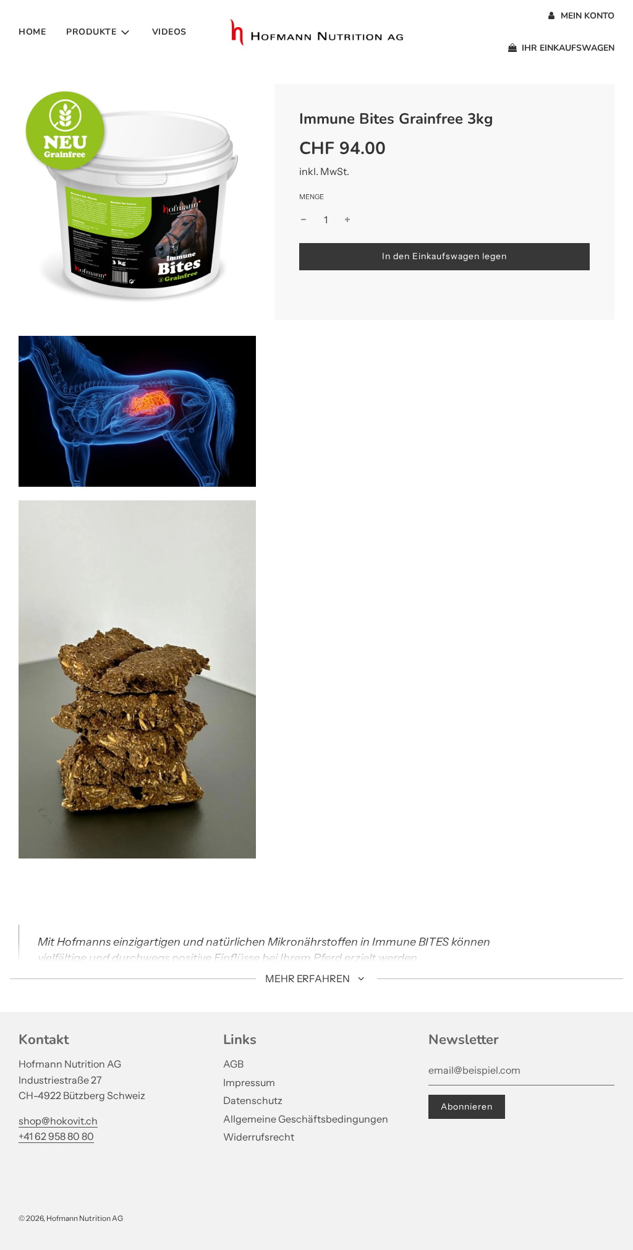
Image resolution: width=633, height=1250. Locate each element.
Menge (311, 196)
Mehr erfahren (308, 978)
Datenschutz (253, 1100)
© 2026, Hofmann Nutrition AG (71, 1218)
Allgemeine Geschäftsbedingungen (305, 1119)
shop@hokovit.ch (58, 1121)
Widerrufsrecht (258, 1137)
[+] (347, 220)
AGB (233, 1064)
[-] (303, 220)
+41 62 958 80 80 (56, 1136)
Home (32, 32)
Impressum (249, 1082)
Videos (169, 32)
